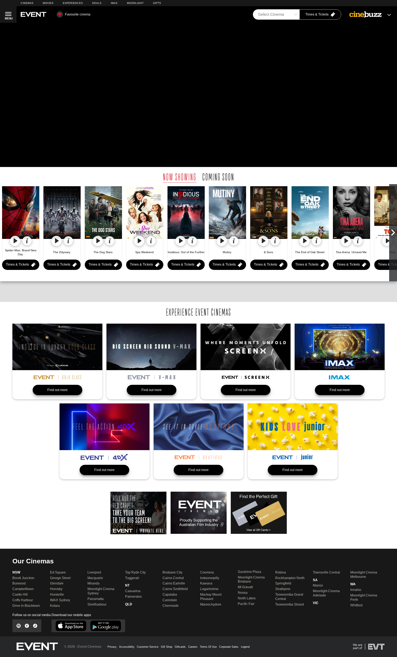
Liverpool (94, 572)
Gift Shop (166, 646)
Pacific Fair (246, 604)
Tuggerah (132, 578)
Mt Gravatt (245, 587)
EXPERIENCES (73, 3)
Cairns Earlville (174, 583)
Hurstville (57, 594)
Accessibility (126, 646)
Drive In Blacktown (26, 605)
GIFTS (157, 3)
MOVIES (48, 3)
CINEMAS (27, 3)
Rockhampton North (290, 578)
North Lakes (247, 598)
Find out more (57, 390)
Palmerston (133, 596)
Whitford (356, 605)
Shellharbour (96, 604)
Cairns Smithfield (175, 589)
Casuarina (132, 591)
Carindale (170, 600)
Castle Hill (20, 594)
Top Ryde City (135, 572)
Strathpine (282, 589)
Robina (280, 572)
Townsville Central (326, 572)
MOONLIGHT (135, 3)
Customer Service (147, 646)
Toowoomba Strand (289, 604)
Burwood (19, 583)
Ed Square (58, 572)
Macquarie (95, 578)
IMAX (114, 3)
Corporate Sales (228, 646)
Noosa (243, 592)
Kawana (206, 583)
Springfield (283, 583)
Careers (192, 646)
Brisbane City (172, 572)
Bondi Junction (23, 578)
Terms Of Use (208, 646)
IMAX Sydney (60, 600)
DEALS (97, 3)
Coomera (207, 572)
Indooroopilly (209, 578)
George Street (60, 578)
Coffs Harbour (22, 600)
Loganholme (209, 589)
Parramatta (95, 599)
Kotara (55, 605)
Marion (318, 585)
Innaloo (355, 589)
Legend (245, 646)
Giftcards (180, 646)
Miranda (93, 583)
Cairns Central (173, 578)
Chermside (171, 605)
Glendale (56, 583)
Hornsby (56, 589)
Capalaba (170, 594)
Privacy (112, 646)
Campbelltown (23, 589)
